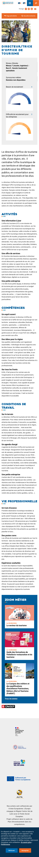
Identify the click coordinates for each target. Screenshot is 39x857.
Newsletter (19, 3)
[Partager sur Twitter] (29, 9)
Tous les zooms (11, 699)
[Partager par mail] (35, 9)
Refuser (12, 850)
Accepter (25, 850)
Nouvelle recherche (29, 16)
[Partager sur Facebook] (26, 9)
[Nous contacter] (24, 3)
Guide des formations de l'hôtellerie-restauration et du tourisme (19, 654)
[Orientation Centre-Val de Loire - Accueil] (7, 2)
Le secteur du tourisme (16, 625)
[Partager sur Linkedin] (32, 9)
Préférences (5, 844)
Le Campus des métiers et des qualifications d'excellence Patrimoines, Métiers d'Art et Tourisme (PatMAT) (17, 688)
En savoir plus (26, 842)
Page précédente (11, 16)
